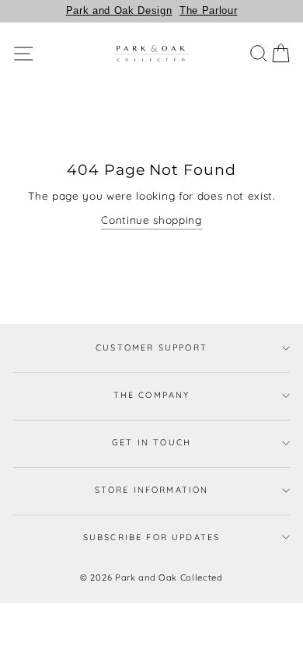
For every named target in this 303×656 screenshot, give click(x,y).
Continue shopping (151, 219)
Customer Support (151, 347)
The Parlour (208, 10)
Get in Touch (151, 442)
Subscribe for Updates (152, 537)
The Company (151, 394)
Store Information (152, 489)
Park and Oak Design (119, 10)
